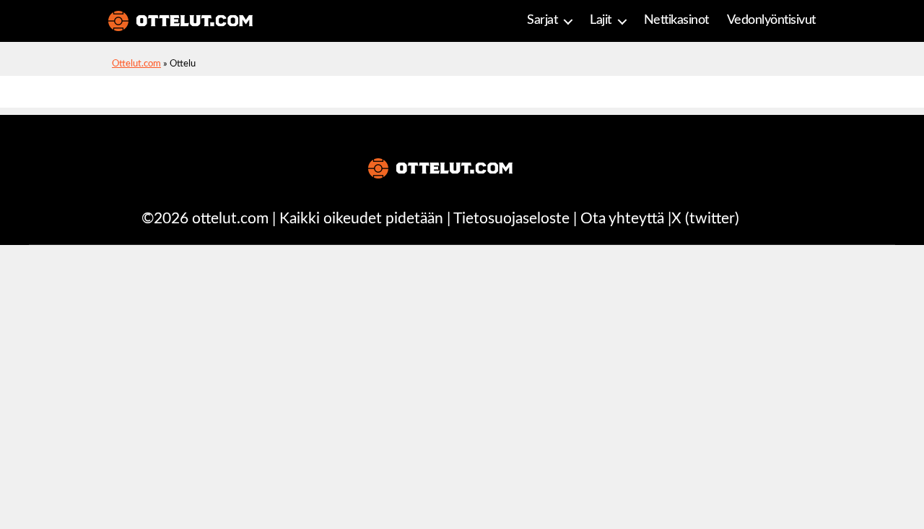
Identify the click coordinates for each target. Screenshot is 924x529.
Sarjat (542, 20)
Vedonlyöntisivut (771, 20)
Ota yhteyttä (622, 218)
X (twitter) (705, 218)
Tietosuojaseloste (511, 218)
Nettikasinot (676, 20)
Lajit (600, 20)
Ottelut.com (136, 64)
